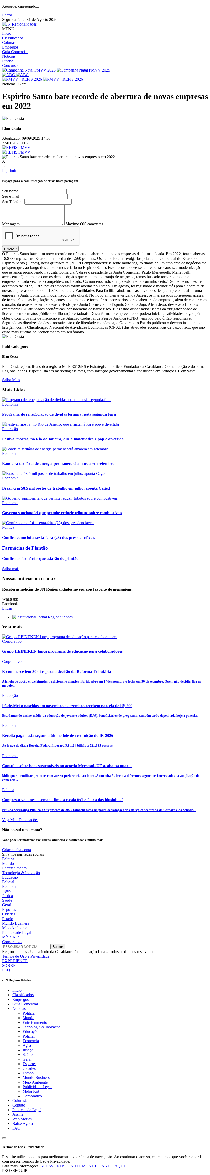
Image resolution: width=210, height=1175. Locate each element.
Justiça (7, 896)
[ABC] (15, 75)
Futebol (8, 61)
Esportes (9, 909)
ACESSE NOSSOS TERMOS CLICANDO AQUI (82, 1166)
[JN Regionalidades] (19, 24)
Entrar (7, 15)
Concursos (10, 65)
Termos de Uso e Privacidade (25, 956)
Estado (7, 919)
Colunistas (20, 1100)
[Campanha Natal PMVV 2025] (56, 70)
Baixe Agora (22, 1123)
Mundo (8, 863)
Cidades (8, 914)
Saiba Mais (11, 380)
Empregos (10, 47)
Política (8, 859)
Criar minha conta (16, 850)
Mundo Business (15, 923)
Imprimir (9, 170)
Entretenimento (14, 868)
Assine (17, 1114)
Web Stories (22, 1119)
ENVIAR (10, 249)
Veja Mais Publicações (20, 820)
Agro (6, 891)
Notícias (8, 56)
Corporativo (12, 941)
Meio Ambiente (14, 928)
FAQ (6, 970)
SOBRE (9, 965)
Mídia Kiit (10, 937)
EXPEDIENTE (15, 961)
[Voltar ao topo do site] (4, 1138)
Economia (10, 886)
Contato (18, 1105)
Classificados (12, 38)
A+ (4, 166)
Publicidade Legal (16, 932)
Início (6, 33)
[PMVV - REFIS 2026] (42, 79)
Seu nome (10, 191)
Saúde (7, 900)
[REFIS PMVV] (16, 147)
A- (4, 161)
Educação (10, 877)
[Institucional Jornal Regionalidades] (42, 617)
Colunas (8, 42)
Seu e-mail (10, 196)
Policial (8, 882)
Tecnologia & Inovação (21, 873)
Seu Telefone (12, 201)
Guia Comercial (15, 52)
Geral (6, 905)
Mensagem (11, 224)
